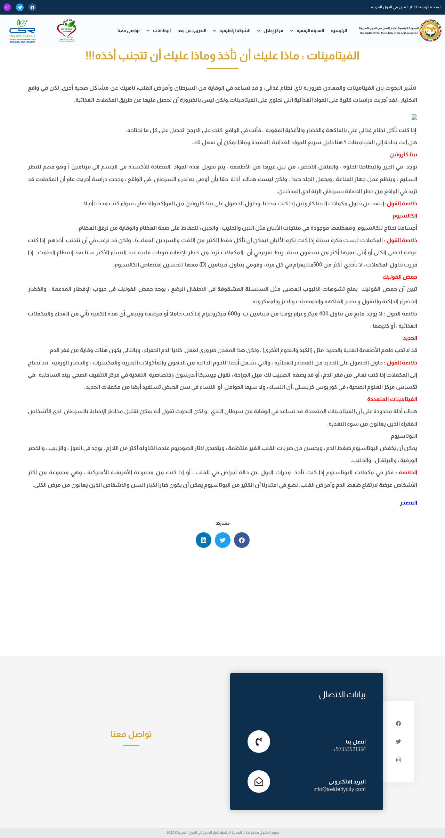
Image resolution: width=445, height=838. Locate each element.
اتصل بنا (356, 742)
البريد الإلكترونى (347, 781)
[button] (242, 540)
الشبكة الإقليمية (234, 30)
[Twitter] (20, 7)
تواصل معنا (129, 30)
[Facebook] (32, 7)
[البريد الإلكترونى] (259, 781)
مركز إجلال (273, 30)
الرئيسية (339, 30)
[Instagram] (7, 7)
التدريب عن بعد (192, 30)
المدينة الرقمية (310, 30)
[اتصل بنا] (259, 741)
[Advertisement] (222, 603)
